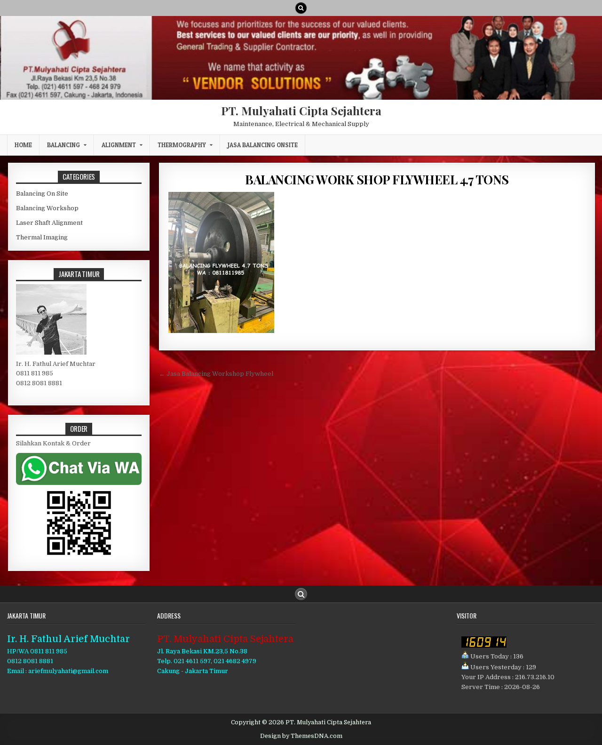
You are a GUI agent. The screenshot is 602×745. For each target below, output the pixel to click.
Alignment (119, 145)
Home (23, 145)
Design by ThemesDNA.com (301, 736)
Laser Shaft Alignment (49, 222)
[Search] (301, 8)
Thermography (182, 145)
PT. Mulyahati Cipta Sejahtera (301, 110)
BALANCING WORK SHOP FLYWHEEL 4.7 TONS (377, 179)
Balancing (63, 145)
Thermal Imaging (42, 237)
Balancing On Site (42, 193)
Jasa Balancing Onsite (263, 145)
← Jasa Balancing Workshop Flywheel (216, 373)
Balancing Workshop (47, 208)
